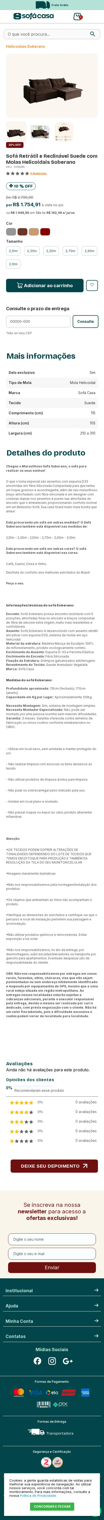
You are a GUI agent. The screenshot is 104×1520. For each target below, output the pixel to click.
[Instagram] (52, 1361)
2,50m (51, 251)
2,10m (13, 251)
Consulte (85, 321)
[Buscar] (92, 34)
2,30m (32, 251)
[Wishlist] (92, 285)
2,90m (89, 251)
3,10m (13, 264)
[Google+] (66, 1361)
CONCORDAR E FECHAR (52, 1506)
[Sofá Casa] (33, 18)
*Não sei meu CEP (19, 333)
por (9, 205)
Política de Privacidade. (38, 1495)
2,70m (70, 251)
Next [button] (94, 5)
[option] (52, 5)
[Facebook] (37, 1361)
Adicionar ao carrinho (48, 285)
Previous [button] (6, 5)
